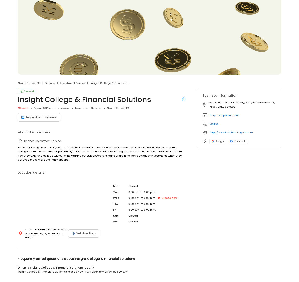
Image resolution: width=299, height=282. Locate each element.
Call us (214, 124)
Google (220, 141)
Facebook (240, 141)
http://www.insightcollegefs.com (231, 132)
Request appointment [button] (224, 115)
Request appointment (41, 117)
